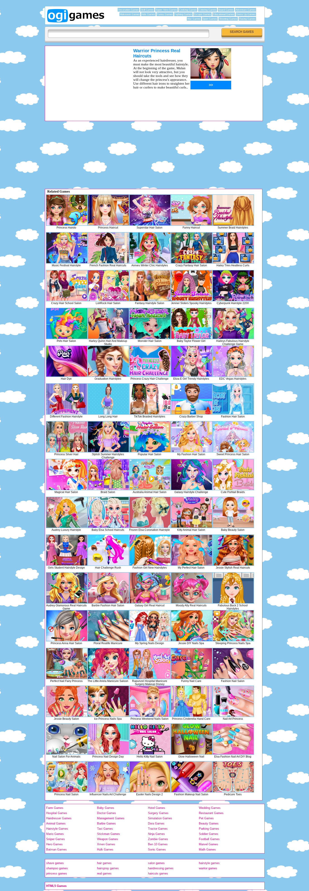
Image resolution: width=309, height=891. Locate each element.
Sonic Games (157, 849)
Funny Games (165, 14)
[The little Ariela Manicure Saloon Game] (108, 663)
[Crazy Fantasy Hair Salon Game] (191, 248)
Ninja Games (156, 834)
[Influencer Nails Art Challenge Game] (108, 777)
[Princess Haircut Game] (108, 210)
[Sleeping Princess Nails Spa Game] (233, 625)
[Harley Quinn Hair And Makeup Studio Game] (108, 323)
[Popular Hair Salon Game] (150, 437)
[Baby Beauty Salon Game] (233, 512)
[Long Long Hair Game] (108, 399)
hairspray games (108, 868)
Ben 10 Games (158, 844)
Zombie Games (158, 839)
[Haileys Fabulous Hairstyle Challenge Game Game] (233, 323)
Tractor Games (158, 828)
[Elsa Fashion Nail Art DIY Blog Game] (233, 739)
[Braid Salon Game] (108, 474)
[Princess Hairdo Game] (67, 210)
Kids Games (148, 14)
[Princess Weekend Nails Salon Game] (150, 701)
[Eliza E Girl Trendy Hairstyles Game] (191, 361)
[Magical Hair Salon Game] (67, 474)
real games (104, 873)
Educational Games (223, 14)
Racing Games (247, 18)
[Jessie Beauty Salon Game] (67, 701)
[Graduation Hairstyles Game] (108, 361)
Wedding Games (210, 808)
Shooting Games (228, 18)
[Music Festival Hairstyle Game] (67, 248)
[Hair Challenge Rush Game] (108, 550)
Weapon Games (107, 839)
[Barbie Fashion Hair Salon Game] (108, 588)
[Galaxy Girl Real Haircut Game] (150, 588)
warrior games (208, 868)
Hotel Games (156, 808)
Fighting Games (183, 14)
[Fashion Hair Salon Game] (233, 399)
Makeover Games (130, 14)
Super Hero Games (166, 9)
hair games (104, 863)
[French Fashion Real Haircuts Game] (108, 248)
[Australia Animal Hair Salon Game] (150, 474)
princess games (56, 873)
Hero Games (54, 844)
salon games (156, 863)
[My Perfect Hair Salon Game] (191, 550)
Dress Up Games (246, 14)
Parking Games (209, 828)
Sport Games (209, 18)
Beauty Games (209, 823)
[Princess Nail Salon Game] (67, 777)
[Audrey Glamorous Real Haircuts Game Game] (67, 588)
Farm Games (54, 808)
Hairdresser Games (58, 818)
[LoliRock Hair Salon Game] (108, 285)
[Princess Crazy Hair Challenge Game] (150, 361)
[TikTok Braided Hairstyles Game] (150, 399)
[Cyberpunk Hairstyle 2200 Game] (233, 285)
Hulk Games (105, 849)
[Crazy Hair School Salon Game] (67, 285)
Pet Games (206, 818)
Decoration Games (128, 9)
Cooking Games (188, 9)
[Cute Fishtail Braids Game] (233, 474)
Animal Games (56, 823)
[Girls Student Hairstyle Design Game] (67, 550)
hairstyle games (209, 863)
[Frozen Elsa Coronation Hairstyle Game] (150, 512)
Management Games (110, 818)
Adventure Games (245, 9)
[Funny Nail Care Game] (191, 663)
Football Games (209, 839)
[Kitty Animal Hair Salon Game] (191, 512)
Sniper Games (55, 839)
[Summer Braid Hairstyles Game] (233, 210)
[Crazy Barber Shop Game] (191, 399)
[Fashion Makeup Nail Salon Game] (191, 777)
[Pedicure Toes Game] (233, 777)
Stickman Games (108, 834)
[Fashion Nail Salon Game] (233, 663)
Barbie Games (106, 823)
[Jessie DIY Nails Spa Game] (191, 625)
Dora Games (156, 823)
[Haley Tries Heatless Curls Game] (233, 248)
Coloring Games (207, 9)
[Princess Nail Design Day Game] (108, 739)
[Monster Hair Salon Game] (150, 323)
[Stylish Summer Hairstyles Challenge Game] (108, 437)
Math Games (207, 849)
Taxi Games (105, 828)
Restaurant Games (211, 813)
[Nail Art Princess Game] (233, 701)
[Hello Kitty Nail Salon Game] (150, 739)
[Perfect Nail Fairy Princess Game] (67, 663)
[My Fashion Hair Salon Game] (191, 437)
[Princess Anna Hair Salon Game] (67, 625)
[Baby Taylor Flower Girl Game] (191, 323)
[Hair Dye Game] (67, 361)
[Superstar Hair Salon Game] (150, 210)
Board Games (226, 9)
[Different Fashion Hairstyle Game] (67, 399)
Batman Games (56, 849)
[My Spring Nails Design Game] (150, 625)
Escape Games (202, 14)
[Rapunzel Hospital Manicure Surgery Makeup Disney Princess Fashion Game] (150, 663)
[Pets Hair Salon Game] (67, 323)
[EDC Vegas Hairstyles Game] (233, 361)
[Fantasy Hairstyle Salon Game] (150, 285)
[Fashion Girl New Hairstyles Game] (150, 550)
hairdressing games (161, 868)
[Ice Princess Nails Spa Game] (108, 701)
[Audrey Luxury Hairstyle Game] (67, 512)
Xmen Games (106, 844)
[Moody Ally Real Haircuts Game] (191, 588)
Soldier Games (208, 834)
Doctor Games (106, 813)
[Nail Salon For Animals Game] (67, 739)
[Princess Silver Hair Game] (67, 437)
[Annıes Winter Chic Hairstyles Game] (150, 248)
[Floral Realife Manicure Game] (108, 625)
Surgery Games (158, 813)
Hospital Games (56, 813)
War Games (194, 18)
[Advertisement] (83, 80)
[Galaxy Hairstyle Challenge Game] (191, 474)
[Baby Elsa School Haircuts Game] (108, 512)
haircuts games (158, 873)
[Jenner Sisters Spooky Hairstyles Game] (191, 285)
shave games (55, 863)
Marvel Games (208, 844)
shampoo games (57, 868)
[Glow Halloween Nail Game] (191, 739)
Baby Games (105, 808)
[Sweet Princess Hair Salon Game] (233, 437)
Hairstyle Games (57, 828)
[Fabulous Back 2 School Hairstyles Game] (233, 588)
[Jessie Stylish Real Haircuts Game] (233, 550)
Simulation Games (160, 818)
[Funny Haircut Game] (191, 210)
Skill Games (147, 9)
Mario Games (55, 834)
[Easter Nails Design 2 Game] (150, 777)
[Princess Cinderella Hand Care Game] (191, 701)
